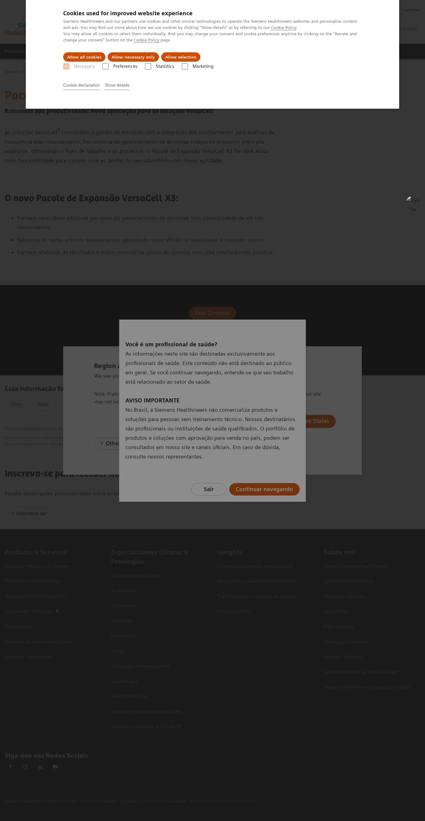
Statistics (165, 66)
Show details (117, 85)
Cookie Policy (283, 27)
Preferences (125, 66)
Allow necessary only (133, 57)
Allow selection (180, 57)
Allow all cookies (84, 57)
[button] (413, 203)
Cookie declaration (81, 85)
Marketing (203, 66)
